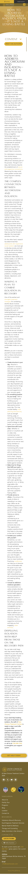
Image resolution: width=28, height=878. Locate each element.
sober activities (12, 626)
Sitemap (18, 871)
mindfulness (18, 561)
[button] (24, 4)
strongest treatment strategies (11, 300)
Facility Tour (6, 802)
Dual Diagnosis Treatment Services (13, 823)
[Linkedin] (15, 780)
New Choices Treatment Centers (13, 723)
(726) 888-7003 (17, 743)
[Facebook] (3, 780)
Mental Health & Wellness (10, 826)
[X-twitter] (7, 780)
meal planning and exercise (14, 410)
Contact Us (5, 813)
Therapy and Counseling (10, 828)
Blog (3, 808)
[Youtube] (11, 780)
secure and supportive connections (13, 168)
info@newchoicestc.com (10, 864)
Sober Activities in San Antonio (12, 831)
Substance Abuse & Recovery (11, 820)
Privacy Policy (11, 871)
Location (4, 811)
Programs (5, 805)
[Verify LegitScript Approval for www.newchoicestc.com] (21, 792)
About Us (5, 800)
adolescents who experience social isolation (14, 245)
